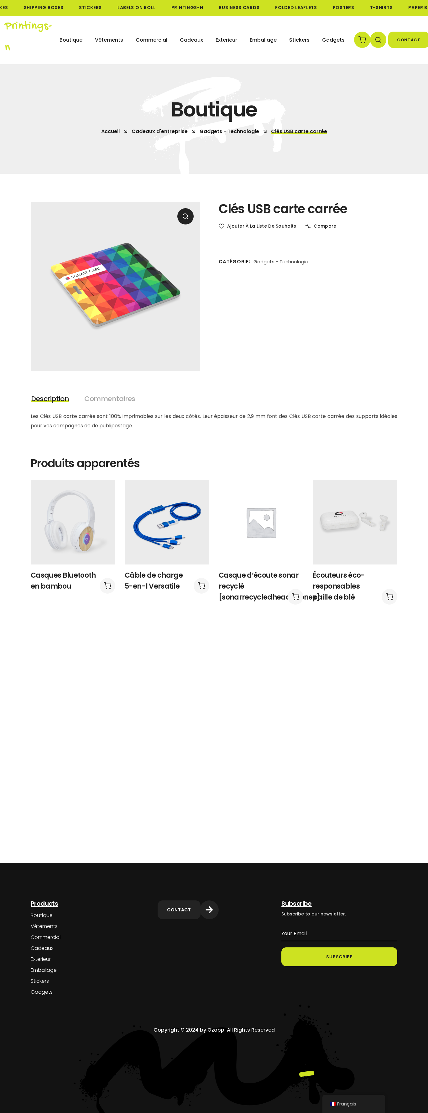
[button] (361, 40)
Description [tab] (50, 399)
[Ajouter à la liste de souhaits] (102, 488)
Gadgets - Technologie (229, 131)
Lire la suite (107, 586)
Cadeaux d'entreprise (160, 131)
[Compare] (102, 505)
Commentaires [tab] (109, 399)
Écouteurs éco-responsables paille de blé (339, 586)
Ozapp (215, 1029)
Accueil (110, 131)
